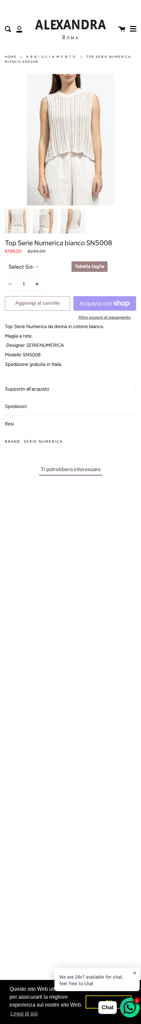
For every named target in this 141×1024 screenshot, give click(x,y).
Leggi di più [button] (24, 1013)
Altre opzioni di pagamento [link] (104, 317)
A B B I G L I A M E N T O (51, 57)
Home (11, 57)
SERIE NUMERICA (43, 442)
